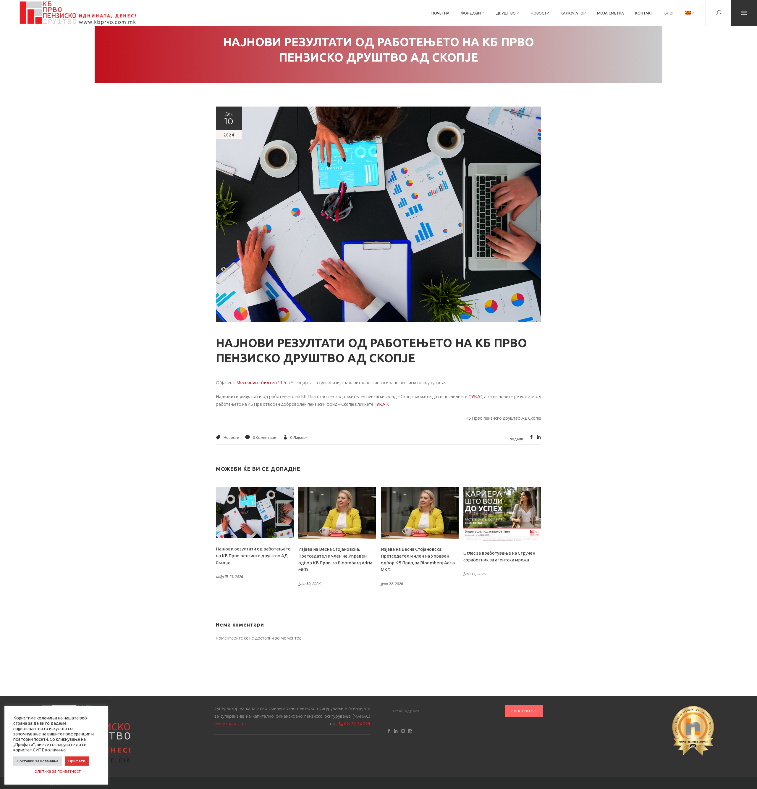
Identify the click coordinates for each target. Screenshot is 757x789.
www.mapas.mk (230, 723)
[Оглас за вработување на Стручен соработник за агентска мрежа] (502, 514)
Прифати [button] (76, 761)
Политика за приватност (56, 771)
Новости (231, 437)
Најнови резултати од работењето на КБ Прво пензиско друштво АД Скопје (253, 555)
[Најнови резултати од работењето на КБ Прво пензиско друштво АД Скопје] (255, 512)
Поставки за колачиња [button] (37, 761)
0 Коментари (264, 437)
